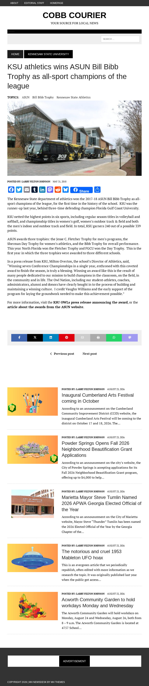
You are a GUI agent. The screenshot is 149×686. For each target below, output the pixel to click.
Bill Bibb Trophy (43, 97)
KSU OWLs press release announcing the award (90, 302)
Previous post (64, 353)
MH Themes (58, 682)
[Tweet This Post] (35, 338)
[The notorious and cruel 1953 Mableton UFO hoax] (32, 569)
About (14, 3)
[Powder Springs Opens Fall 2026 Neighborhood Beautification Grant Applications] (32, 461)
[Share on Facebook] (19, 338)
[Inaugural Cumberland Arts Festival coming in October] (32, 413)
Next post (90, 353)
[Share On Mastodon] (130, 338)
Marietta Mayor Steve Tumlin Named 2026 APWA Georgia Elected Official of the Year (101, 503)
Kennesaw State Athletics (74, 97)
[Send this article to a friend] (82, 338)
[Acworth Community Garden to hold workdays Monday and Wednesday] (32, 617)
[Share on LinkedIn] (51, 338)
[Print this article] (98, 338)
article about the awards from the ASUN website (45, 307)
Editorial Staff (34, 3)
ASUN (25, 97)
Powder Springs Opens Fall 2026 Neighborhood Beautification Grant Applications (97, 449)
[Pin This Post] (66, 338)
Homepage (56, 3)
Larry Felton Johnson (36, 181)
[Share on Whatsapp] (114, 338)
